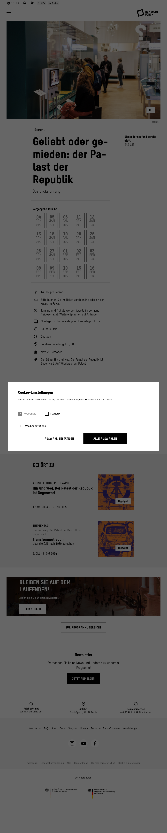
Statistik (55, 413)
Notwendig (30, 413)
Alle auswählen (105, 438)
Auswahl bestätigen (59, 438)
